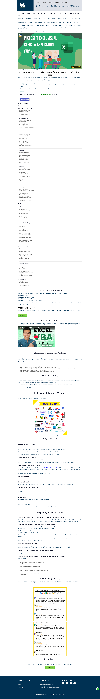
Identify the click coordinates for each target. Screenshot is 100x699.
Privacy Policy (20, 687)
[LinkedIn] (67, 683)
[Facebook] (63, 683)
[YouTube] (75, 683)
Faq (18, 686)
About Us (50, 2)
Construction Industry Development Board (50, 467)
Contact (66, 2)
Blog (62, 2)
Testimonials (56, 2)
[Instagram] (71, 683)
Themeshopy (54, 695)
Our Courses (20, 683)
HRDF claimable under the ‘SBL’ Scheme (71, 478)
